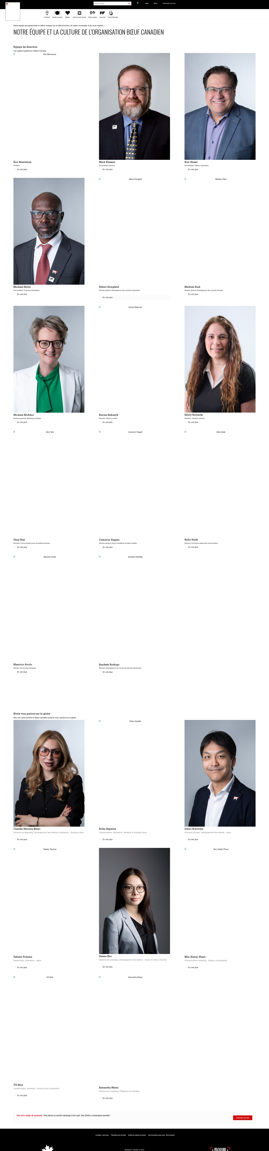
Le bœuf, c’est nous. (102, 1135)
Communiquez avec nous (156, 1135)
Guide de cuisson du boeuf (137, 1135)
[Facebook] (138, 3)
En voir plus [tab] (22, 169)
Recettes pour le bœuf (118, 1135)
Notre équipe (170, 1135)
